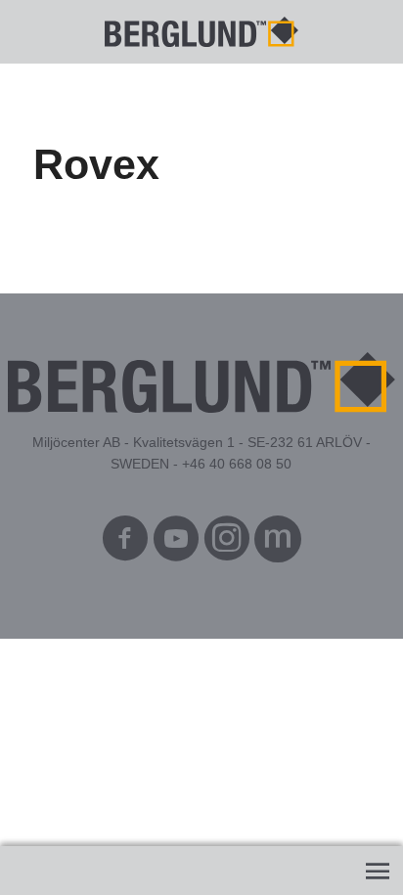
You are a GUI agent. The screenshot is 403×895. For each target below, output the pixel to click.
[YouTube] (176, 543)
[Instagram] (226, 543)
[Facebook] (125, 543)
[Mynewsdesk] (277, 543)
